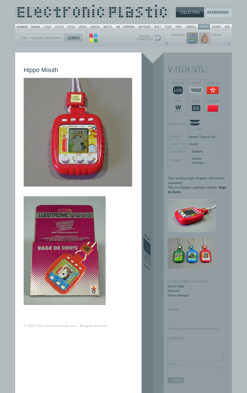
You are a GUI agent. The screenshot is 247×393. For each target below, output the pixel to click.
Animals (198, 163)
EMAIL (173, 364)
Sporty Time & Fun (202, 137)
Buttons (197, 151)
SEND (176, 380)
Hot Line (173, 291)
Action (196, 158)
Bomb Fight (176, 286)
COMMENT (176, 338)
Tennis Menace (178, 295)
